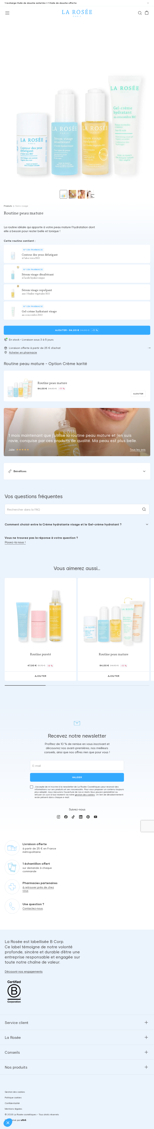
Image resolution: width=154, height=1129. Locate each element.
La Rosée (13, 1037)
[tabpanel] (77, 524)
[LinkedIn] (80, 816)
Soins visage (21, 206)
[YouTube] (95, 816)
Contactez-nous (33, 908)
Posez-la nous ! (15, 542)
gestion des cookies (85, 794)
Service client (16, 1022)
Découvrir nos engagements (24, 971)
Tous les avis (138, 449)
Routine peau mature (113, 654)
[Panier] (147, 13)
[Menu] (7, 13)
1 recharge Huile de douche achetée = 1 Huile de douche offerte (41, 3)
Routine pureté (40, 654)
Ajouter (76, 330)
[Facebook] (66, 816)
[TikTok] (73, 816)
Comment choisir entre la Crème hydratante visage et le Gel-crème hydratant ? (63, 524)
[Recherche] (140, 13)
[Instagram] (58, 816)
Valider (77, 777)
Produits (8, 206)
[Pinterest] (88, 816)
